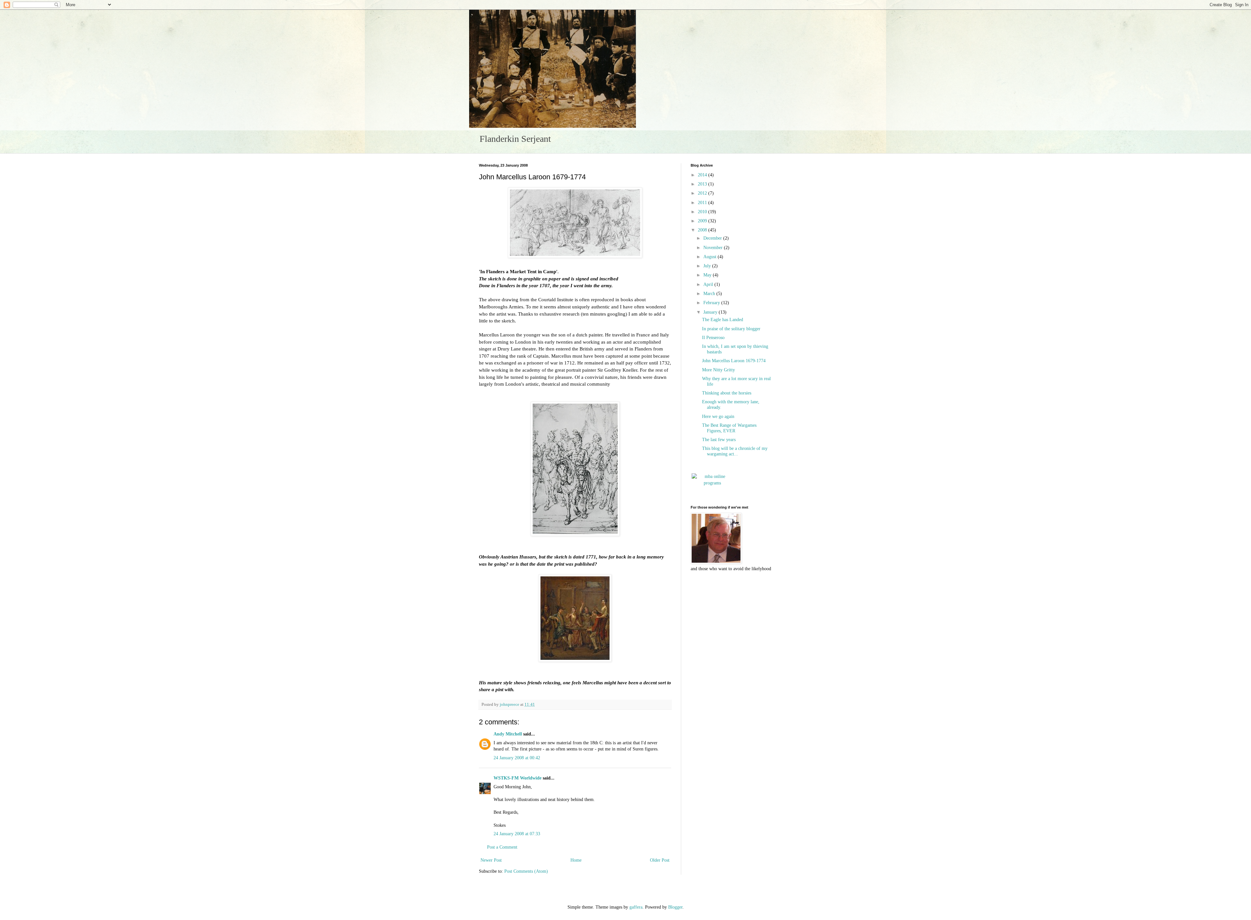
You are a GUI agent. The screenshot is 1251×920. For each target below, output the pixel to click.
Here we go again (718, 416)
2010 (703, 211)
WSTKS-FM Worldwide (517, 778)
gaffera (635, 907)
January (711, 312)
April (708, 284)
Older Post (659, 860)
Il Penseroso (713, 337)
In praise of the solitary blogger (731, 328)
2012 (703, 193)
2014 (703, 174)
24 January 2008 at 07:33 (517, 833)
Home (576, 860)
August (710, 256)
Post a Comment (502, 847)
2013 (703, 184)
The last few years (719, 439)
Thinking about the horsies (726, 393)
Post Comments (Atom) (526, 871)
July (707, 265)
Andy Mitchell (508, 734)
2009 (703, 220)
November (713, 247)
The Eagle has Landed (722, 319)
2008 (703, 230)
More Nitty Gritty (718, 369)
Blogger (675, 907)
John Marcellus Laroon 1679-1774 (734, 360)
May (708, 275)
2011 (703, 202)
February (712, 302)
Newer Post (491, 860)
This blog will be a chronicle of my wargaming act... (735, 451)
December (713, 238)
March (709, 293)
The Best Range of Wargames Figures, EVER (729, 428)
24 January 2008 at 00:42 (517, 757)
